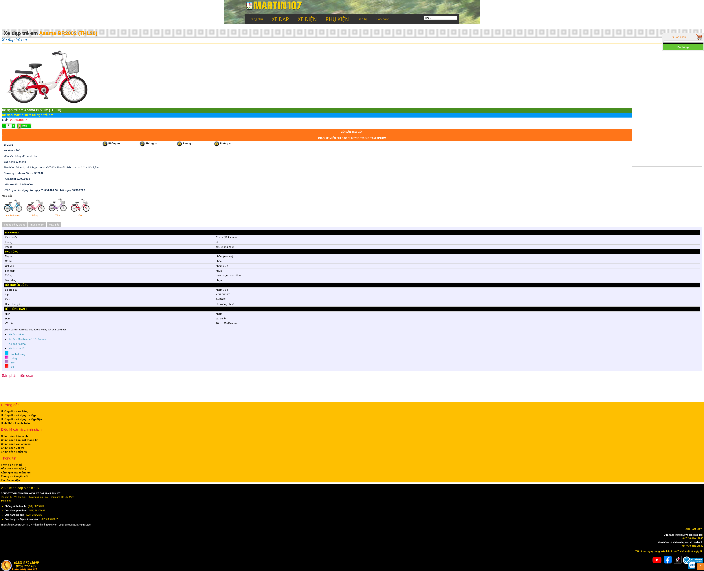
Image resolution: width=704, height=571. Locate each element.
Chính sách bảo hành (14, 435)
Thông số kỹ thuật (14, 224)
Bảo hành (383, 19)
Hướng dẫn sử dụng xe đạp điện (21, 418)
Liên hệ (363, 19)
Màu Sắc (54, 224)
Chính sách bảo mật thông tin (19, 439)
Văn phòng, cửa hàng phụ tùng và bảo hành (677, 541)
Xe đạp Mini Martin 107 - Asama (27, 338)
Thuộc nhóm (37, 224)
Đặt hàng (683, 47)
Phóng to (114, 143)
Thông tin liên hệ (11, 463)
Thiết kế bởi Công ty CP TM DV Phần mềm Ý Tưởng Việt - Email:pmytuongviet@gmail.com (50, 523)
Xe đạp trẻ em (17, 334)
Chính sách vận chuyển (16, 443)
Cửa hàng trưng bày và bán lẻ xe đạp (681, 533)
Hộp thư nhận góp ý (13, 467)
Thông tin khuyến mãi (14, 475)
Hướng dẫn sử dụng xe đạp (18, 414)
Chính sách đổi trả (12, 446)
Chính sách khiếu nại (14, 450)
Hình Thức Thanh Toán (15, 422)
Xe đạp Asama (17, 343)
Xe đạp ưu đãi (17, 348)
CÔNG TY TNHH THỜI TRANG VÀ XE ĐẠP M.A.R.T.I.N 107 (33, 492)
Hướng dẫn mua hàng (14, 410)
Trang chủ (256, 19)
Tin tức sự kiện (10, 478)
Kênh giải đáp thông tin (16, 471)
